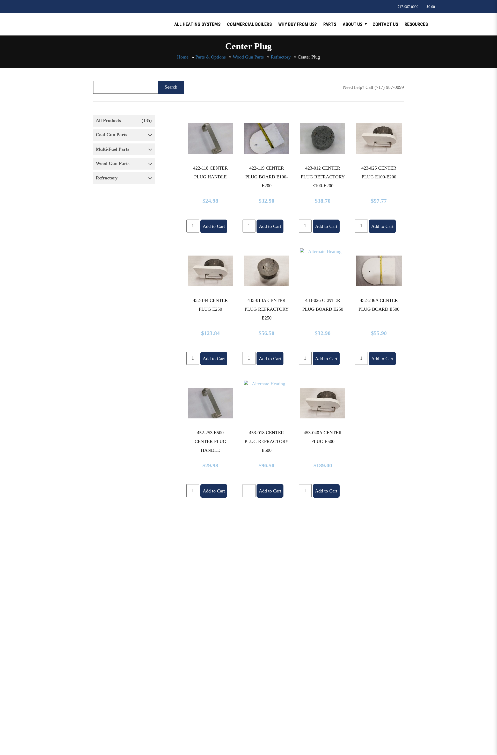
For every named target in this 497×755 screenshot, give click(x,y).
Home (182, 57)
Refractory (281, 57)
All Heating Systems (197, 24)
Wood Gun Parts (248, 57)
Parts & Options (210, 57)
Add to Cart (214, 226)
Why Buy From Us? (297, 24)
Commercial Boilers (249, 24)
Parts (329, 24)
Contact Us (385, 24)
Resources (416, 24)
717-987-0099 (408, 7)
